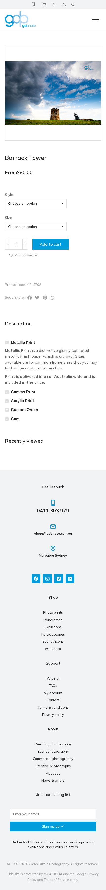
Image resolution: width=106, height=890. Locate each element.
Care (15, 419)
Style (9, 194)
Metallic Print (23, 343)
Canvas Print (23, 392)
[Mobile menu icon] (95, 19)
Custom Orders (25, 410)
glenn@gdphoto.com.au (53, 533)
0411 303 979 (53, 511)
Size (8, 218)
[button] (24, 255)
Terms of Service (56, 880)
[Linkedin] (70, 578)
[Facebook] (36, 578)
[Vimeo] (58, 578)
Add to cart (50, 244)
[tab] (53, 342)
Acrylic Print (22, 401)
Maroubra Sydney (53, 555)
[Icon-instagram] (47, 578)
